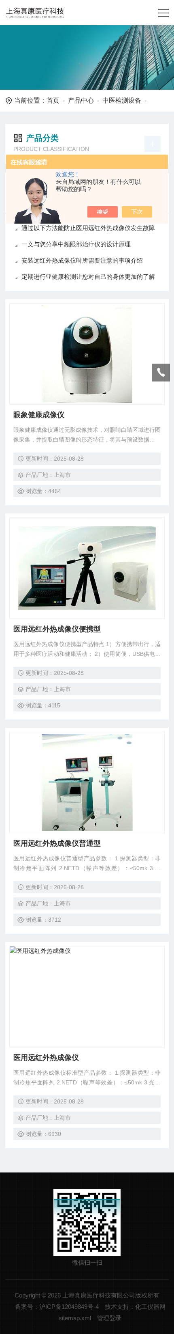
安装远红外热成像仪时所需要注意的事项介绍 (82, 260)
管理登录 (109, 1318)
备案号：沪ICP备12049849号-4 (57, 1306)
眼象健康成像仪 (38, 415)
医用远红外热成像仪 (46, 1058)
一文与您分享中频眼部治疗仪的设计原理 (76, 244)
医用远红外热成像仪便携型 (57, 629)
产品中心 (81, 100)
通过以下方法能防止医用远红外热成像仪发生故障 (88, 227)
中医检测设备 (121, 100)
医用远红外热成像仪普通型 (57, 843)
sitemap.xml (75, 1318)
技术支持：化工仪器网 (135, 1306)
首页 (53, 100)
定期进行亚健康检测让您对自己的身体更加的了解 (88, 276)
